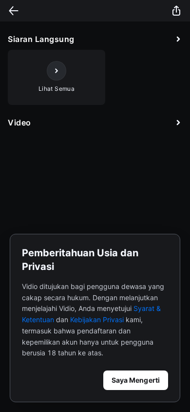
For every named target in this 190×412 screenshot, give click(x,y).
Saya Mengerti (136, 380)
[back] (13, 11)
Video (19, 122)
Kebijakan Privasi (97, 319)
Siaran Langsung (41, 39)
